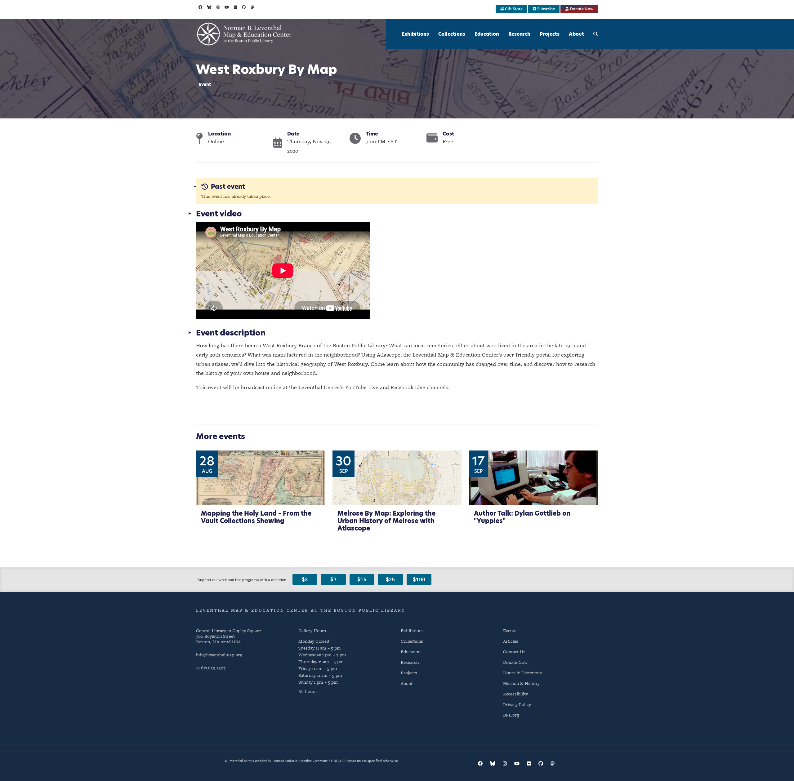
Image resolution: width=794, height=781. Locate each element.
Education (487, 34)
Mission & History (521, 683)
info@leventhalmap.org (219, 654)
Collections (451, 34)
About (576, 34)
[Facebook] (200, 7)
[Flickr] (235, 7)
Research (519, 34)
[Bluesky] (209, 7)
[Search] (595, 34)
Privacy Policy (517, 704)
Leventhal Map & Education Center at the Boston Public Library (300, 610)
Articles (510, 641)
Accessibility (515, 693)
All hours (307, 691)
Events (509, 630)
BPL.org (511, 715)
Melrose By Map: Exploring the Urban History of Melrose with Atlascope (386, 521)
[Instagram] (218, 7)
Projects (550, 34)
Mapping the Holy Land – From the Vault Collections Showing (256, 517)
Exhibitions (415, 34)
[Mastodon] (252, 7)
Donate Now (581, 8)
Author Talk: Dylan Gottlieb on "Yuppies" (522, 517)
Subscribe (545, 8)
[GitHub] (243, 7)
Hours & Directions (522, 672)
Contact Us (514, 651)
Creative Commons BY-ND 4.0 (321, 761)
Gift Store (513, 8)
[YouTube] (226, 7)
